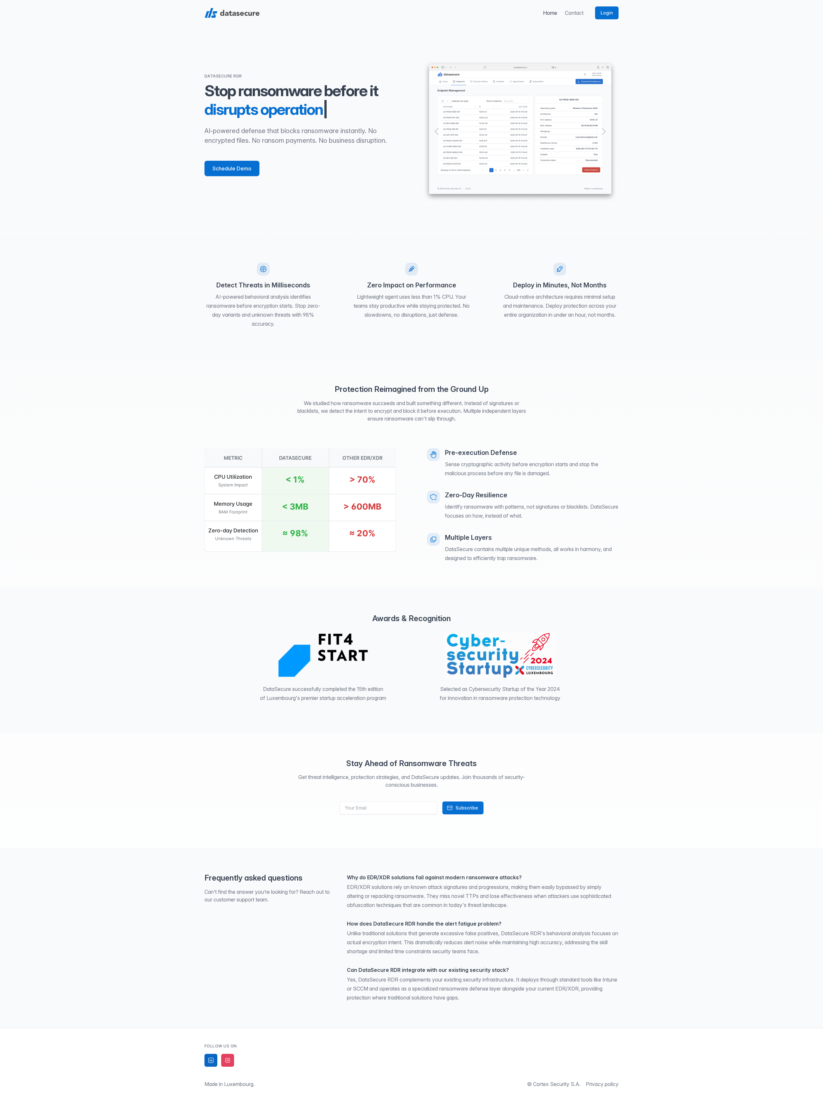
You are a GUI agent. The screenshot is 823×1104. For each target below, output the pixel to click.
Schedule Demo (232, 168)
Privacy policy (602, 1084)
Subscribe (467, 807)
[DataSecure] (232, 13)
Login (607, 12)
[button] (436, 131)
